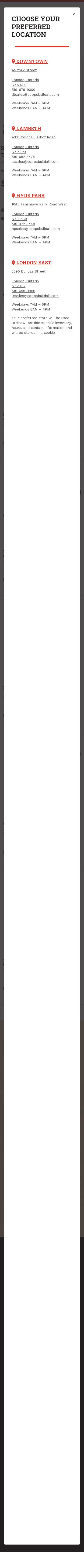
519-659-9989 (23, 291)
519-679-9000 (23, 90)
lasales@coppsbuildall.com (35, 162)
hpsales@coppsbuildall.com (36, 229)
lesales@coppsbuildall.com (35, 296)
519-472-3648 (23, 224)
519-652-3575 (23, 157)
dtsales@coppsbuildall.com (35, 94)
